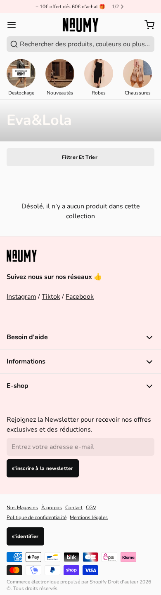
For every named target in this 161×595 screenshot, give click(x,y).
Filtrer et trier (79, 157)
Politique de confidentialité (36, 517)
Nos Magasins (22, 507)
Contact (74, 507)
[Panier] (147, 25)
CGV (91, 507)
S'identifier (25, 536)
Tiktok (51, 296)
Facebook (80, 296)
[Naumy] (80, 25)
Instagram (21, 296)
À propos (51, 507)
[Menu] (15, 25)
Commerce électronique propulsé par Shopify (57, 581)
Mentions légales (89, 517)
